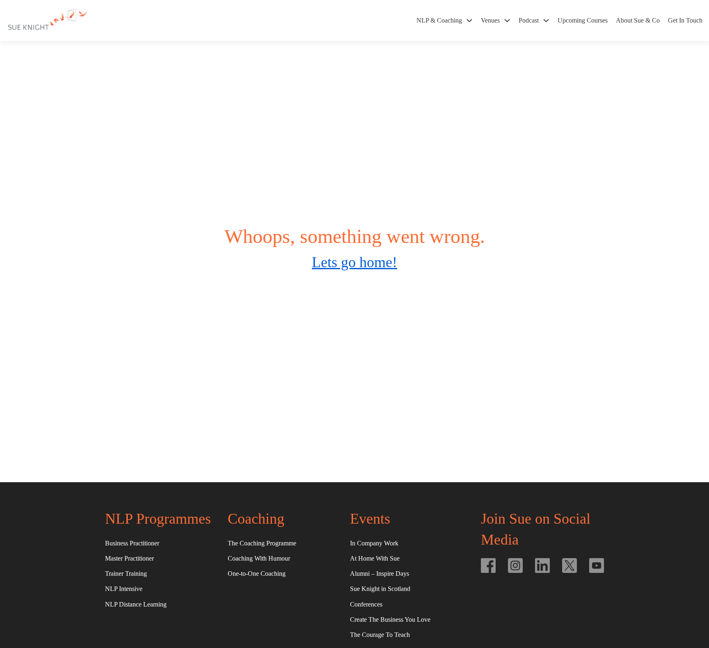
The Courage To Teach (380, 634)
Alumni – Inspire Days (379, 573)
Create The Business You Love (390, 619)
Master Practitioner (129, 558)
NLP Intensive (123, 588)
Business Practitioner (132, 543)
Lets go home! (354, 262)
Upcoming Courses (583, 20)
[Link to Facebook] (488, 565)
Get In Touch (685, 20)
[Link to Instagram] (515, 565)
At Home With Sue (375, 558)
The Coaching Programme (262, 543)
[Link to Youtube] (596, 565)
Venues (490, 20)
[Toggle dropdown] (469, 20)
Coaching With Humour (259, 558)
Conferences (366, 604)
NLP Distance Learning (136, 604)
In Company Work (374, 543)
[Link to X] (569, 565)
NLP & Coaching (439, 20)
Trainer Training (126, 573)
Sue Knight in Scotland (380, 588)
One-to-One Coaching (257, 573)
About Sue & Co (638, 20)
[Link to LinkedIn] (542, 565)
